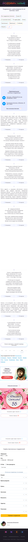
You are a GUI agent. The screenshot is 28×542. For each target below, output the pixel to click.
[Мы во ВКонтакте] (11, 532)
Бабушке (3, 361)
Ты (2, 455)
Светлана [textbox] (3, 467)
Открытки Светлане (13, 385)
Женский (11, 460)
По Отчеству (18, 355)
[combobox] (14, 467)
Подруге (9, 357)
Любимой (14, 357)
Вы (6, 455)
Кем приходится (11, 464)
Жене (17, 359)
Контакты (23, 536)
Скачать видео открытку (13, 442)
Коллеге (20, 357)
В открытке (21, 59)
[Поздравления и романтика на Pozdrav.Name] (14, 3)
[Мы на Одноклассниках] (16, 532)
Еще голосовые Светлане (12, 108)
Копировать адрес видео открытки (13, 438)
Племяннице (12, 359)
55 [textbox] (1, 477)
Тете (2, 359)
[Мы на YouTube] (5, 532)
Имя (3, 464)
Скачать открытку (13, 415)
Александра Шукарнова (13, 522)
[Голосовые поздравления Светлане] (9, 26)
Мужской (4, 460)
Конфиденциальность (14, 536)
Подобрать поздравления (14, 515)
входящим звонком (7, 377)
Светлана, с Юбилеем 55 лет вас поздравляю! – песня (14, 97)
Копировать (8, 59)
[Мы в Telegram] (22, 532)
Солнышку (3, 357)
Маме (21, 359)
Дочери (24, 357)
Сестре (6, 359)
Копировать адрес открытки (13, 411)
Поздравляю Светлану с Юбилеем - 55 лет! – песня (16, 103)
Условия (5, 536)
